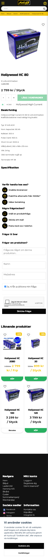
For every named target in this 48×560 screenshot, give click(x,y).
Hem (2, 14)
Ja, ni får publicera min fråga (21, 286)
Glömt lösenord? (31, 486)
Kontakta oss (30, 509)
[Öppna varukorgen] (45, 3)
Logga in (28, 480)
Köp (36, 379)
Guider (6, 494)
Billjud (9, 14)
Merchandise (9, 500)
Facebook (10, 509)
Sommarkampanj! (11, 497)
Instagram (10, 512)
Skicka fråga (24, 311)
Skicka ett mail (16, 220)
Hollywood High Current (29, 104)
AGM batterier (25, 14)
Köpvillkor (28, 512)
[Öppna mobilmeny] (3, 3)
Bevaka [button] (12, 430)
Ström (15, 14)
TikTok (9, 516)
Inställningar (24, 553)
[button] (43, 24)
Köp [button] (12, 379)
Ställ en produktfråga (19, 214)
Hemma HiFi (9, 489)
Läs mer (5, 84)
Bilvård (6, 491)
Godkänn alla (24, 546)
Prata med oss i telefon (20, 226)
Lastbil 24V (8, 486)
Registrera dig (30, 483)
